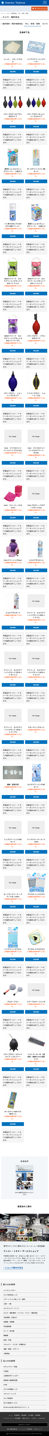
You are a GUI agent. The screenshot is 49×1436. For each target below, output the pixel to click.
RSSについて (38, 1429)
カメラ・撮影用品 (12, 13)
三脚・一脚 (7, 1304)
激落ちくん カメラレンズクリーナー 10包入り (13, 170)
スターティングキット (36, 727)
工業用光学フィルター (11, 1376)
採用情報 (37, 1415)
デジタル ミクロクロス (36, 949)
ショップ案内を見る (13, 1267)
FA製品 (6, 1371)
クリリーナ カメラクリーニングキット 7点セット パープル (13, 729)
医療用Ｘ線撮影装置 (10, 1380)
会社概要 (30, 1415)
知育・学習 (7, 1340)
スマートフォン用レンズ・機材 (14, 1299)
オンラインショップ (40, 9)
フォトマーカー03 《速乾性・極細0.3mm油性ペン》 (36, 1056)
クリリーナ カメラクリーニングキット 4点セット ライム (36, 615)
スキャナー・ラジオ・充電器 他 (15, 1344)
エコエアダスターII (36, 560)
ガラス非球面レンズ (10, 1389)
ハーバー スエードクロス (13, 60)
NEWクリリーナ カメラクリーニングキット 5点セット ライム (13, 280)
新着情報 (17, 1415)
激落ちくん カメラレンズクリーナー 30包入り (36, 224)
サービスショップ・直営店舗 (11, 1418)
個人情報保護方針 (12, 1429)
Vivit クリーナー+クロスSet (13, 506)
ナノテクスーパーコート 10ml (36, 840)
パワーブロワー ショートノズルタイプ (13, 394)
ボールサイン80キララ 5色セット (13, 1112)
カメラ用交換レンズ (10, 1295)
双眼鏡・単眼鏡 (9, 1322)
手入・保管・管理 (23, 13)
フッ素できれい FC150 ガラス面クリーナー (12, 224)
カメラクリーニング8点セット (36, 785)
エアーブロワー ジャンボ (36, 1001)
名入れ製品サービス (10, 1403)
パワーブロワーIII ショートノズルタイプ (36, 115)
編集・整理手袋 (13, 784)
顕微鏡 (6, 1335)
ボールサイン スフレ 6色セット (36, 170)
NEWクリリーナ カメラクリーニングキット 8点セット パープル (13, 338)
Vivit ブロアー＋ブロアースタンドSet (36, 506)
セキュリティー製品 (10, 1367)
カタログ (34, 1418)
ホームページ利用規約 (25, 1429)
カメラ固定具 (8, 1398)
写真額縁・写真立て (10, 1317)
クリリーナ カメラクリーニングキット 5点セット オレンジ (13, 672)
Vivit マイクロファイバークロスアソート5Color (36, 450)
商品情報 (13, 71)
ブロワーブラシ (13, 1001)
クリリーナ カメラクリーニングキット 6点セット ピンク (36, 672)
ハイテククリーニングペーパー (36, 60)
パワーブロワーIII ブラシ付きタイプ (13, 115)
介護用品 (7, 1353)
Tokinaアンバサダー (24, 1424)
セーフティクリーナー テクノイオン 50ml (13, 895)
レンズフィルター (10, 1290)
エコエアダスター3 (13, 612)
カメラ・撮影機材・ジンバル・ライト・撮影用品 (21, 1313)
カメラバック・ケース (11, 1308)
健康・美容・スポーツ (11, 1349)
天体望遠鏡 (7, 1326)
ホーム (3, 13)
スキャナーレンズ (10, 1394)
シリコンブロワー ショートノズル (36, 394)
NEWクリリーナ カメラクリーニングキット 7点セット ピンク (36, 280)
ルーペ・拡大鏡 (9, 1331)
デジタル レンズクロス (36, 894)
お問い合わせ (26, 1418)
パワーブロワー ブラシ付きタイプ (36, 337)
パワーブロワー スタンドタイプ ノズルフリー (13, 1055)
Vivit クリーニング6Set (13, 560)
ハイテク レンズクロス (12, 949)
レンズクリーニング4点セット (13, 840)
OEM (5, 1385)
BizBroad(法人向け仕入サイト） (15, 1407)
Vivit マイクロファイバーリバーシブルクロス (13, 449)
